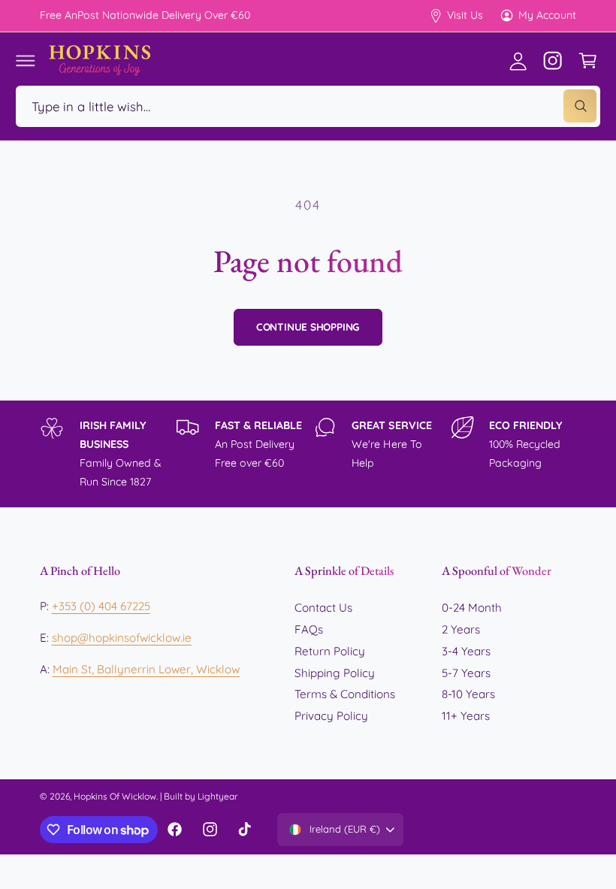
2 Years (461, 629)
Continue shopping (308, 326)
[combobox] (308, 106)
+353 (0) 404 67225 (101, 606)
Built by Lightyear (201, 796)
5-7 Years (466, 673)
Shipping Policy (334, 673)
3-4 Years (466, 651)
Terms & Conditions (344, 694)
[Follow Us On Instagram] (553, 60)
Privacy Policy (331, 716)
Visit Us (465, 15)
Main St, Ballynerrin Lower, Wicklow (146, 669)
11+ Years (466, 716)
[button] (25, 60)
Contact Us (323, 607)
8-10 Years (468, 694)
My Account (547, 15)
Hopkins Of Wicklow (115, 796)
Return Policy (329, 651)
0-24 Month (472, 607)
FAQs (308, 629)
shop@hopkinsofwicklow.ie (122, 637)
